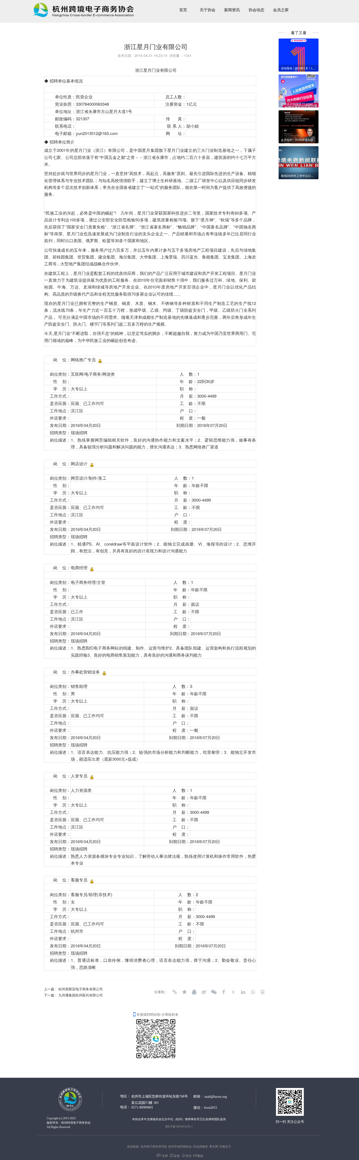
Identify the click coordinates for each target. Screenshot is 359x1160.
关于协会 (207, 10)
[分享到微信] (214, 992)
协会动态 (256, 10)
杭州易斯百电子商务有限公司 (80, 988)
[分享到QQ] (194, 992)
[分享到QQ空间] (184, 992)
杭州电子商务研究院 (154, 1146)
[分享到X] (233, 992)
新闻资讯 (232, 10)
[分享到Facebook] (223, 992)
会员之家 (281, 10)
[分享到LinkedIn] (243, 992)
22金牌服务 (200, 1146)
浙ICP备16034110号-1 (179, 1126)
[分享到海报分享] (262, 992)
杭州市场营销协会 (180, 1146)
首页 (183, 10)
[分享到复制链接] (175, 992)
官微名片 (225, 1146)
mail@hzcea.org (215, 1096)
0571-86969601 (142, 1107)
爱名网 (213, 1146)
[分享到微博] (204, 992)
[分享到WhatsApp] (253, 992)
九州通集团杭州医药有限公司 (80, 995)
